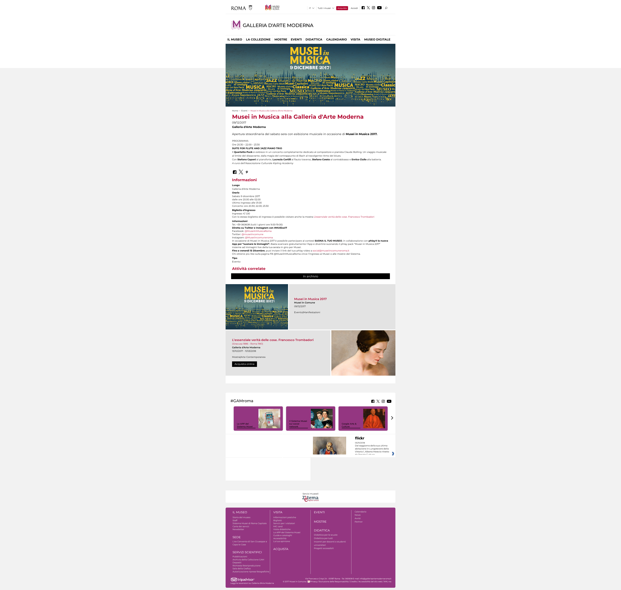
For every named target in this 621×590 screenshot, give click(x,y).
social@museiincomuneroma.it (331, 250)
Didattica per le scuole (326, 534)
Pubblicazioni (240, 556)
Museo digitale (377, 39)
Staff (235, 520)
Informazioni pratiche (284, 517)
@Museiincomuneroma (259, 237)
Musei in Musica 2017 (310, 299)
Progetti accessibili (324, 548)
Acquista (342, 8)
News (357, 515)
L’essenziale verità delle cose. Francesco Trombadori (344, 216)
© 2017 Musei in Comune (294, 581)
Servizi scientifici (247, 552)
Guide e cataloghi (282, 535)
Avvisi (358, 518)
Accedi (354, 8)
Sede (237, 537)
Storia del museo (241, 517)
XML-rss (387, 581)
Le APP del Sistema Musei (245, 425)
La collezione (258, 39)
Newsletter (238, 529)
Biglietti (277, 520)
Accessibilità (279, 538)
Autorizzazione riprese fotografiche (251, 571)
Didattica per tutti (323, 538)
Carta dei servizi (241, 526)
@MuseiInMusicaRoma (258, 231)
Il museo (234, 39)
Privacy (313, 581)
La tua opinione (281, 541)
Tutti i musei (324, 8)
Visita (355, 39)
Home (235, 110)
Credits (353, 581)
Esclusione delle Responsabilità (334, 581)
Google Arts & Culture (349, 425)
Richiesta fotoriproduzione (247, 565)
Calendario (336, 39)
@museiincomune (252, 234)
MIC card (278, 526)
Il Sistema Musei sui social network (298, 424)
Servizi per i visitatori (284, 523)
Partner (359, 521)
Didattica (313, 39)
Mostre (280, 39)
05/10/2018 (372, 449)
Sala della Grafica (242, 568)
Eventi (296, 39)
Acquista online (244, 364)
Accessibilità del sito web (370, 581)
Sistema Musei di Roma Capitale (250, 523)
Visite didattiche (282, 529)
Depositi (237, 562)
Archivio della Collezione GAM (248, 559)
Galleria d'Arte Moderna (278, 25)
